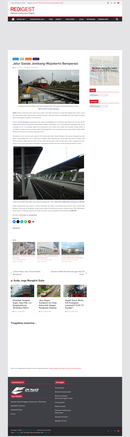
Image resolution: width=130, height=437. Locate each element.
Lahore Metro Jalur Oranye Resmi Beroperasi (26, 273)
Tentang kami (59, 388)
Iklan (81, 19)
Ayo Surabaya (24, 122)
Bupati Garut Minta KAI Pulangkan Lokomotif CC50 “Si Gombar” (74, 304)
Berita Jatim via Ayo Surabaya (49, 109)
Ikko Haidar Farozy (33, 67)
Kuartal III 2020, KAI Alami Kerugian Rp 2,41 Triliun (67, 273)
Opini (51, 19)
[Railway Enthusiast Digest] (13, 19)
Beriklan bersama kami (63, 392)
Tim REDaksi (91, 19)
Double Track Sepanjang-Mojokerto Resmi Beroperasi (47, 257)
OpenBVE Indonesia (18, 406)
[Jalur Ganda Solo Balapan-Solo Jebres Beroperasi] (24, 248)
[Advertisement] (65, 35)
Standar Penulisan (61, 417)
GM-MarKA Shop (16, 410)
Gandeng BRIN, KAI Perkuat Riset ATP (45, 3)
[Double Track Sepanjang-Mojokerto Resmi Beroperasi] (48, 248)
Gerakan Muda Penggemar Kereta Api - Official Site (28, 402)
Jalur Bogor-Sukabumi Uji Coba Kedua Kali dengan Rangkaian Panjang (48, 304)
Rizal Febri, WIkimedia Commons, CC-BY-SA (69, 202)
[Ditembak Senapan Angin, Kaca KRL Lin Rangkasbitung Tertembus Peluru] (22, 286)
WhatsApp (23, 215)
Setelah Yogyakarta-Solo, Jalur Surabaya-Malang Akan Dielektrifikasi (72, 257)
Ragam (58, 19)
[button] (26, 19)
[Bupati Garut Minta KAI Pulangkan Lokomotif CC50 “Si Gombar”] (75, 286)
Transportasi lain (37, 19)
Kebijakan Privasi (61, 421)
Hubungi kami (60, 402)
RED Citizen (70, 19)
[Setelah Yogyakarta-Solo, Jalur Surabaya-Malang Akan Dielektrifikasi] (72, 248)
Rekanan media (60, 406)
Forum (13, 414)
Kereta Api (21, 19)
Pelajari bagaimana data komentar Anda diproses (65, 368)
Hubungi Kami (103, 19)
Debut (22, 59)
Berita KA (15, 59)
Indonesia (28, 59)
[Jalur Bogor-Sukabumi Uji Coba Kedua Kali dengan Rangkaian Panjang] (48, 286)
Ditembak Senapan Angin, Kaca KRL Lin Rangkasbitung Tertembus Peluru (22, 304)
